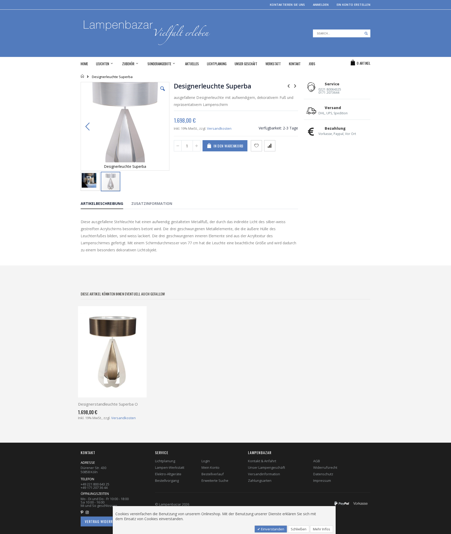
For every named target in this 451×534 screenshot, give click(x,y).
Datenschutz (323, 474)
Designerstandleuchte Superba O (108, 404)
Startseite (83, 76)
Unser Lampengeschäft (266, 467)
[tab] (106, 204)
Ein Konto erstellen (353, 5)
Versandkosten (219, 128)
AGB (316, 461)
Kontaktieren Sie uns (287, 5)
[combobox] (341, 33)
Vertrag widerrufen (103, 521)
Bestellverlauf (212, 474)
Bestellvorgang (167, 480)
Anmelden (321, 5)
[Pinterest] (83, 512)
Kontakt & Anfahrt (262, 461)
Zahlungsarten (259, 480)
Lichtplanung (165, 461)
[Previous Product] (289, 85)
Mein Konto (210, 467)
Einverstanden (272, 529)
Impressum (322, 480)
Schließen (298, 529)
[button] (162, 92)
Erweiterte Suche (214, 480)
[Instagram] (88, 512)
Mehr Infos (321, 529)
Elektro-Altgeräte (168, 474)
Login (205, 461)
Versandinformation (264, 474)
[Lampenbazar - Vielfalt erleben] (153, 33)
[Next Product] (295, 85)
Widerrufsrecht (325, 467)
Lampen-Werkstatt (169, 467)
